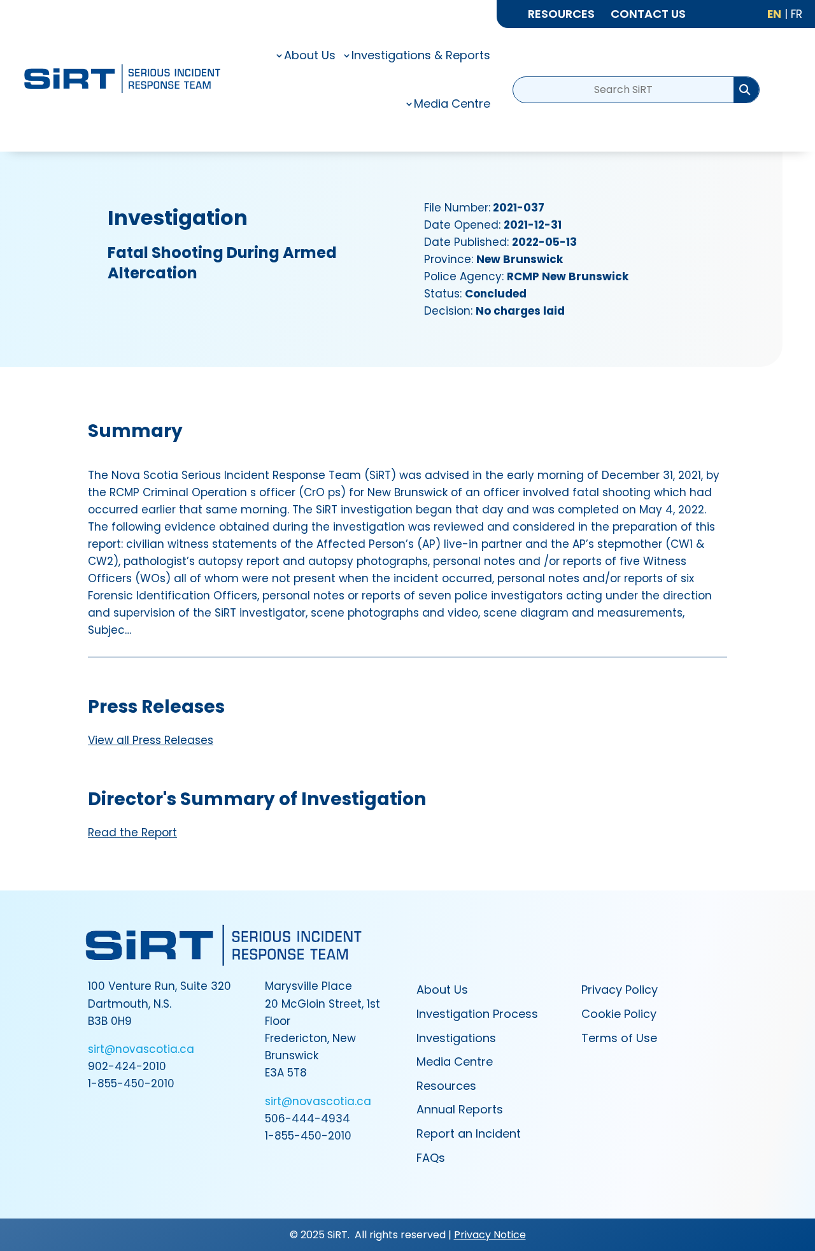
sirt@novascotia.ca (141, 1049)
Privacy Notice (490, 1234)
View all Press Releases (150, 740)
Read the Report (132, 832)
